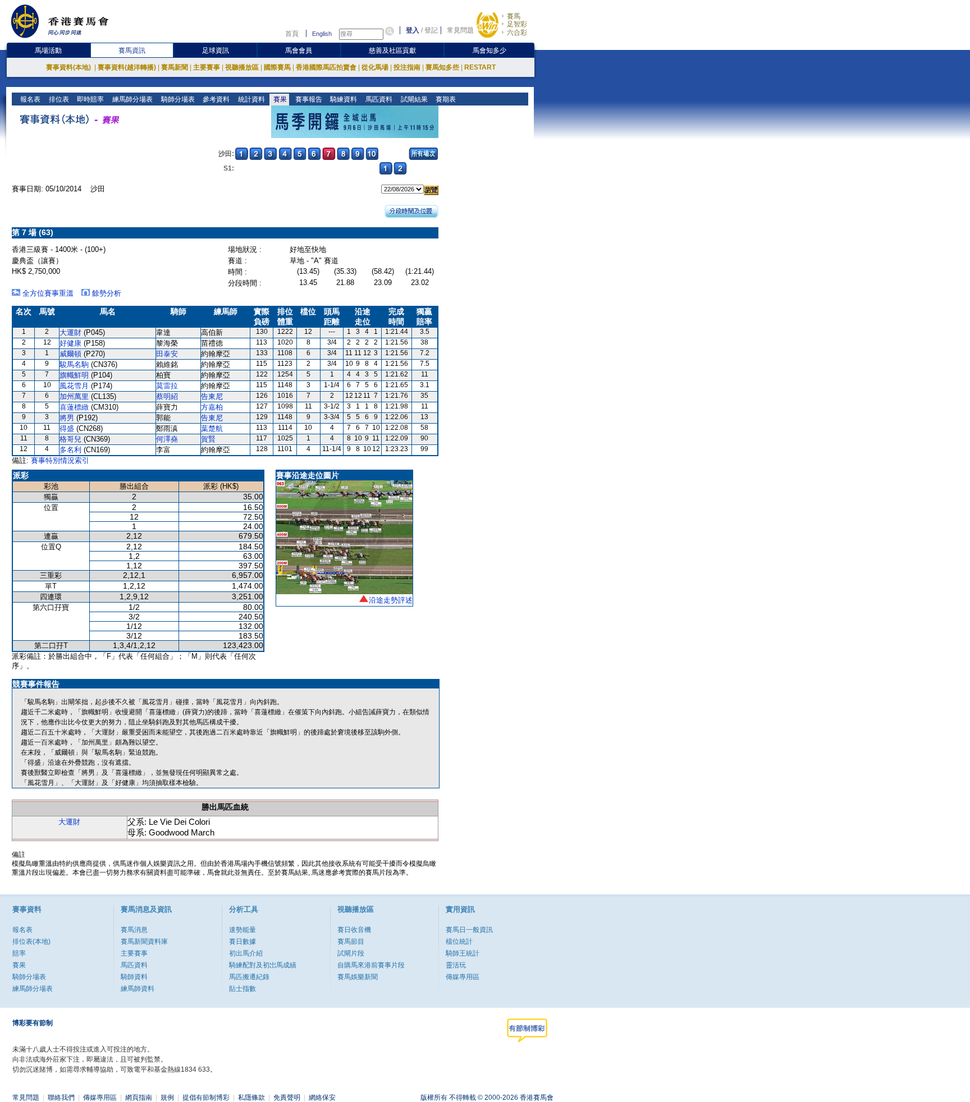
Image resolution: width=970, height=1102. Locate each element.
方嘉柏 (212, 407)
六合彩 (517, 32)
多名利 (70, 450)
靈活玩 (456, 965)
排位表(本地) (31, 941)
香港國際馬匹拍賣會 (326, 67)
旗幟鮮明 (74, 375)
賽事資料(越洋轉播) (127, 67)
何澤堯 (167, 439)
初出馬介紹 (246, 953)
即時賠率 (89, 99)
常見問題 (460, 30)
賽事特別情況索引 (60, 460)
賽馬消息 (134, 930)
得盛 (67, 428)
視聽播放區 (242, 67)
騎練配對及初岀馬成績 (262, 965)
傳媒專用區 (462, 977)
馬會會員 (298, 50)
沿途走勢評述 (391, 600)
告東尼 (212, 396)
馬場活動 (48, 50)
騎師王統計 (462, 953)
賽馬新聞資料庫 (144, 941)
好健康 (70, 343)
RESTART (480, 67)
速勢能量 (242, 930)
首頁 (292, 34)
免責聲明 (286, 1097)
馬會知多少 (489, 50)
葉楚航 (212, 428)
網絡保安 (322, 1097)
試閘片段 (350, 953)
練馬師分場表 (132, 99)
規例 (167, 1097)
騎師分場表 (177, 99)
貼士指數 (242, 989)
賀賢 (208, 439)
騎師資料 (134, 977)
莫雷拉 (167, 386)
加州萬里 (74, 396)
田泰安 (167, 354)
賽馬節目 (350, 941)
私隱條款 (251, 1097)
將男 (67, 418)
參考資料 (215, 99)
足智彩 (517, 24)
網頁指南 (138, 1097)
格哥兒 (70, 439)
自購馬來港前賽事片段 (371, 965)
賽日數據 (242, 941)
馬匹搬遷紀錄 (249, 977)
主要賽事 (206, 67)
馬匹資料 (378, 99)
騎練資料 (342, 99)
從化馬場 (375, 67)
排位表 (58, 99)
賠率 (19, 953)
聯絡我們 (61, 1097)
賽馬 (513, 16)
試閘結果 (413, 99)
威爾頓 (70, 354)
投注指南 (407, 67)
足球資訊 (215, 50)
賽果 (279, 99)
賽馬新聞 (174, 67)
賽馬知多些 (442, 67)
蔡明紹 (167, 396)
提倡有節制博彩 (206, 1097)
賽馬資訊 (131, 50)
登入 (412, 30)
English (322, 33)
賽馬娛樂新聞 (357, 977)
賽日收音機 (354, 930)
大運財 (70, 332)
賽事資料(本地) (69, 67)
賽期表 (445, 99)
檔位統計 (459, 941)
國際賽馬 (277, 67)
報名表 (29, 99)
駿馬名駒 (74, 364)
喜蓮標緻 (74, 407)
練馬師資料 (137, 989)
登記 (431, 30)
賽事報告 (308, 99)
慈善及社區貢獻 (392, 50)
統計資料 (250, 99)
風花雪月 (74, 386)
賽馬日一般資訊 (469, 930)
